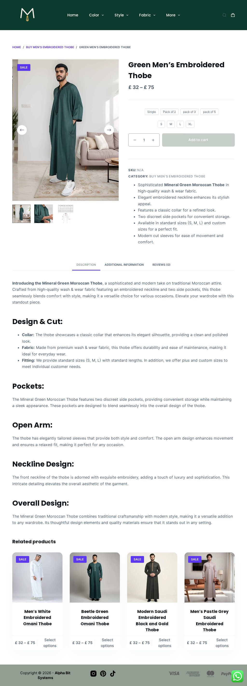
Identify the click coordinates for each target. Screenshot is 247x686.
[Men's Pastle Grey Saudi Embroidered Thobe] (210, 577)
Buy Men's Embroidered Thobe (177, 176)
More (170, 15)
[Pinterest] (103, 674)
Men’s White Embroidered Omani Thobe (37, 618)
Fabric (145, 15)
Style (119, 15)
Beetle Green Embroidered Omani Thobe (95, 618)
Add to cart (198, 139)
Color (94, 15)
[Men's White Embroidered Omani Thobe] (37, 577)
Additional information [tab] (124, 264)
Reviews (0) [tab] (161, 264)
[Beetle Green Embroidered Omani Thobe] (95, 577)
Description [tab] (86, 264)
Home (72, 15)
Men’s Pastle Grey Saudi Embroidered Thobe (209, 621)
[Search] (224, 15)
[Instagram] (93, 674)
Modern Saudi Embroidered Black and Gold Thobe (152, 621)
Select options (49, 643)
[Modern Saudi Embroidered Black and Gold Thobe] (152, 577)
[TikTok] (113, 674)
